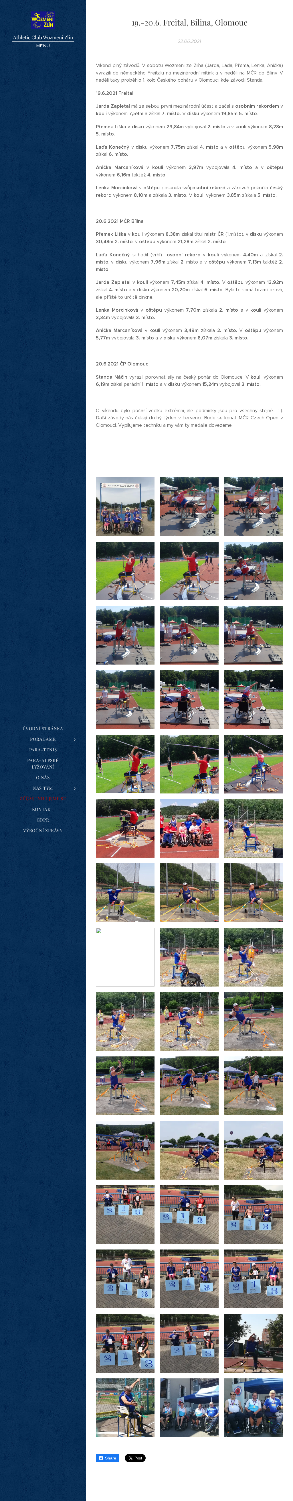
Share (110, 1458)
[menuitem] (43, 728)
